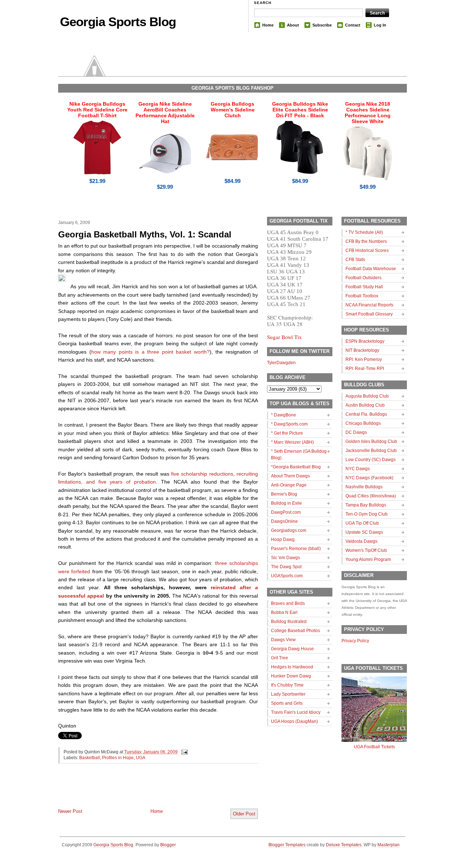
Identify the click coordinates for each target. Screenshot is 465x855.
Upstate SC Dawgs (364, 532)
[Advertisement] (143, 792)
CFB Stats (355, 259)
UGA (140, 757)
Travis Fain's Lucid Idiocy (295, 712)
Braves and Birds (288, 603)
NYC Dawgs (357, 468)
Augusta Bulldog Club (367, 396)
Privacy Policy (355, 640)
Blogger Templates (287, 844)
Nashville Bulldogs (364, 486)
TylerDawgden (281, 362)
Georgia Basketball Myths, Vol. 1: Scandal (144, 234)
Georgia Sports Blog (118, 22)
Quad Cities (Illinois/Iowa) (370, 495)
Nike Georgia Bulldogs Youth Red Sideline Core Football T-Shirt (97, 109)
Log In (380, 25)
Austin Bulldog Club (365, 405)
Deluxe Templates (343, 844)
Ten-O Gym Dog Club (366, 514)
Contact (352, 25)
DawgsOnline (284, 521)
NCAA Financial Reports (369, 305)
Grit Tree (279, 657)
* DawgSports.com (289, 424)
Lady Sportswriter (288, 694)
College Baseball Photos (295, 630)
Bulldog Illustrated (289, 621)
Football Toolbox (361, 295)
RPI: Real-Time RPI (364, 368)
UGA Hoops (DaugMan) (294, 721)
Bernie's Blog (284, 494)
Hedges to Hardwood (292, 666)
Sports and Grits (287, 703)
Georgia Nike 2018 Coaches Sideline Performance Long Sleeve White (368, 112)
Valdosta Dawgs (361, 541)
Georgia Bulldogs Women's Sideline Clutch (233, 109)
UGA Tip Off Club (362, 523)
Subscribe (322, 25)
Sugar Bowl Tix (284, 337)
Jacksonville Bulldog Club (371, 450)
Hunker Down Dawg (291, 676)
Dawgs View (283, 639)
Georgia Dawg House (292, 648)
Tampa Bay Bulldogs (365, 505)
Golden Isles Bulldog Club (371, 441)
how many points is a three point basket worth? (150, 352)
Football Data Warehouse (370, 268)
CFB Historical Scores (367, 250)
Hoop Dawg (283, 539)
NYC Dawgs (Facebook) (369, 477)
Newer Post (70, 811)
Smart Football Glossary (369, 314)
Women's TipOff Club (366, 550)
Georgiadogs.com (288, 530)
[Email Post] (183, 751)
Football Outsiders (363, 277)
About (293, 25)
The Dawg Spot (286, 566)
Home (268, 25)
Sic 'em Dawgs (285, 557)
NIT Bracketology (362, 350)
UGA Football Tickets (374, 746)
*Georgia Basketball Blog (296, 466)
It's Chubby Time (287, 685)
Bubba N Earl (284, 612)
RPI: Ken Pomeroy (363, 359)
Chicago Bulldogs (363, 423)
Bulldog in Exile (286, 503)
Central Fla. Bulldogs (366, 414)
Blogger (168, 844)
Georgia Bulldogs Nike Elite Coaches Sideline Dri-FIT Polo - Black (300, 109)
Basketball (89, 757)
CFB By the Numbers (366, 241)
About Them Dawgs (290, 476)
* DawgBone (283, 415)
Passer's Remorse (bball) (296, 548)
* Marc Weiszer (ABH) (292, 442)
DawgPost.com (286, 512)
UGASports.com (287, 575)
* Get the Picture (287, 433)
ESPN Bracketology (364, 341)
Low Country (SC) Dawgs (370, 459)
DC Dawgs (356, 432)
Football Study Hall (364, 286)
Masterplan (388, 844)
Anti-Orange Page (289, 485)
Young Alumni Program (368, 559)
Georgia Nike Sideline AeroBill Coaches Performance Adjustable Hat (165, 112)
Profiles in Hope (118, 757)
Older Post (244, 814)
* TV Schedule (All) (364, 232)
